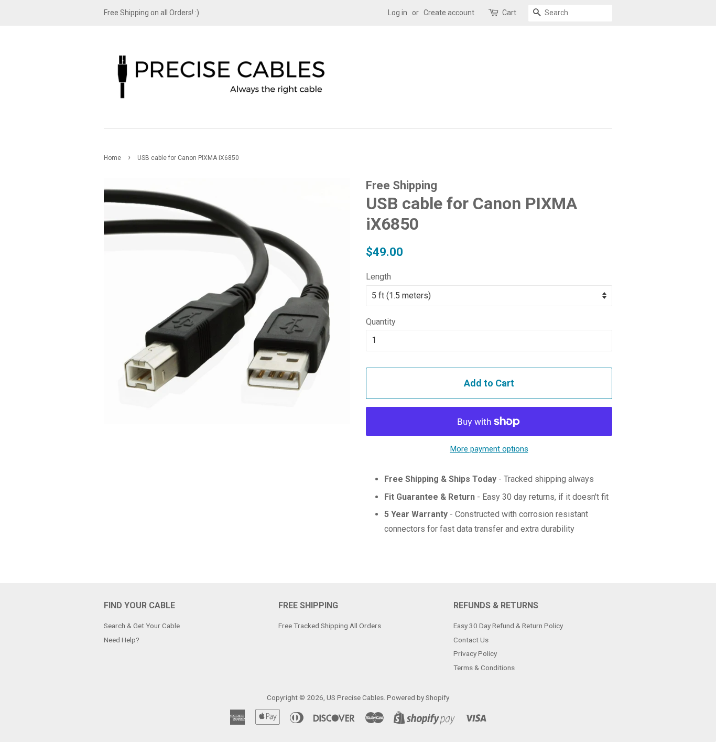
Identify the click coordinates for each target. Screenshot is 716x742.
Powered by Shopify (418, 697)
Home (112, 158)
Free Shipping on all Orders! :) (151, 12)
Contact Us (471, 640)
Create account (449, 12)
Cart (509, 12)
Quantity (381, 322)
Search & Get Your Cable (142, 625)
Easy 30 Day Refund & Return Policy (508, 625)
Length (378, 277)
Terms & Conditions (484, 667)
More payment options (489, 449)
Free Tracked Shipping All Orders (329, 625)
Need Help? (121, 640)
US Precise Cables (355, 697)
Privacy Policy (475, 653)
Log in (397, 12)
